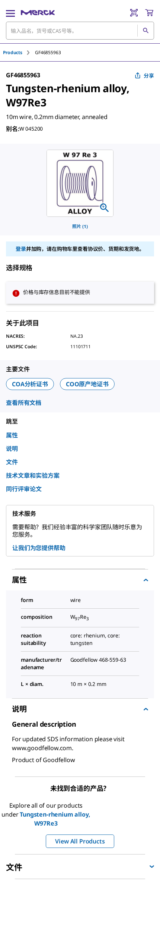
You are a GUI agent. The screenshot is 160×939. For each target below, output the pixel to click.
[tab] (19, 52)
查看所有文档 (23, 402)
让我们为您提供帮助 (38, 548)
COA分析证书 (30, 384)
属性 (12, 435)
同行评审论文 (24, 489)
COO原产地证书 (87, 384)
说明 (12, 448)
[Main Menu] (10, 12)
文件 (12, 462)
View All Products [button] (80, 841)
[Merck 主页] (38, 12)
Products (12, 52)
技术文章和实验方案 (33, 475)
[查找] (145, 31)
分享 (149, 75)
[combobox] (80, 30)
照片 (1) (80, 226)
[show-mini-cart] (149, 13)
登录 (21, 248)
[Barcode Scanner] (133, 12)
